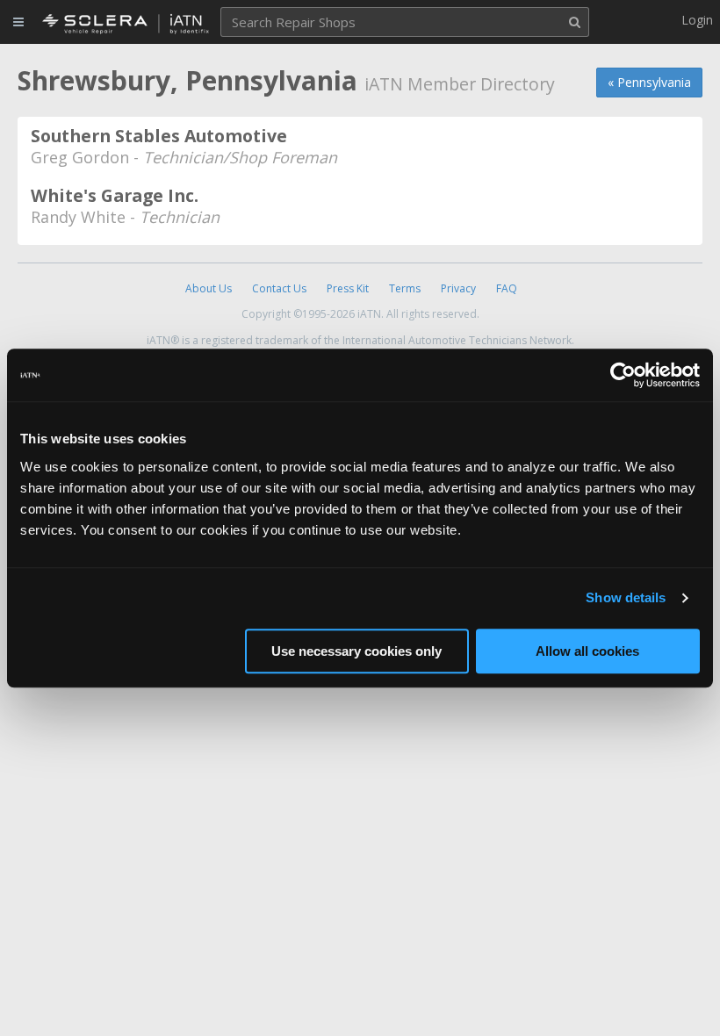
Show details (626, 597)
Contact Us (279, 288)
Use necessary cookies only (356, 651)
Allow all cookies (587, 651)
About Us (208, 288)
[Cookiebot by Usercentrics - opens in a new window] (623, 375)
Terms (405, 288)
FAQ (506, 288)
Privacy (458, 288)
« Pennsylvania (649, 82)
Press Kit (348, 288)
